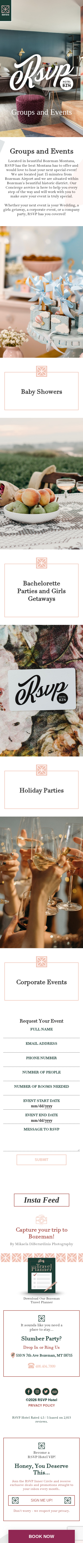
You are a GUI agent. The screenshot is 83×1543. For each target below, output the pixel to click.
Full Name (41, 1029)
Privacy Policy (41, 1405)
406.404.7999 (45, 1366)
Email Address (41, 1043)
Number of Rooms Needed (41, 1086)
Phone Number (41, 1058)
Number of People (41, 1072)
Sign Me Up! (41, 1500)
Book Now (41, 1536)
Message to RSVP (41, 1129)
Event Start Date (41, 1101)
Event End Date (41, 1115)
